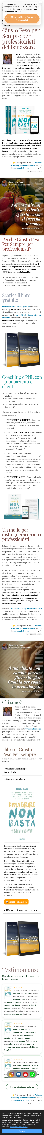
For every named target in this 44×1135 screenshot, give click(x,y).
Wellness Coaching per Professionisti (26, 608)
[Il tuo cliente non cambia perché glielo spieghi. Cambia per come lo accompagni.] (22, 669)
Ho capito (22, 1131)
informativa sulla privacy (19, 1127)
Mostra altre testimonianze (22, 1087)
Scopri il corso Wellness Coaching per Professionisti (22, 18)
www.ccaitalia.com (21, 168)
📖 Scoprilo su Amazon (16, 901)
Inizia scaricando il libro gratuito (16, 306)
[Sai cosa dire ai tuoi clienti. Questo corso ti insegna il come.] (22, 206)
